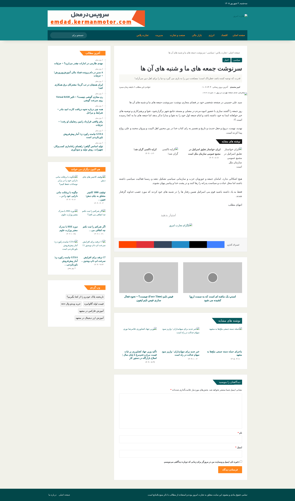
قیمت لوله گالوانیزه (94, 304)
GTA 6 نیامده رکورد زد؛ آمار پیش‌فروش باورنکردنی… (66, 261)
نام (240, 433)
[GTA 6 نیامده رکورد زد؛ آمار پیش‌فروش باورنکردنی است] (65, 247)
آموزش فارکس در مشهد (91, 311)
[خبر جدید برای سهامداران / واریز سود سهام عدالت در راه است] (180, 337)
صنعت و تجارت (177, 35)
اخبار (226, 60)
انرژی (211, 35)
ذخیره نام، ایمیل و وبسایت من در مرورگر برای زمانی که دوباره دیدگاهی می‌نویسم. (201, 462)
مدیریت (159, 35)
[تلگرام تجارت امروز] (180, 225)
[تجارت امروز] (240, 16)
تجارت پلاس (143, 35)
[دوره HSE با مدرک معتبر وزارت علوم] (65, 216)
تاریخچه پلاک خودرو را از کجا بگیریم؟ (85, 297)
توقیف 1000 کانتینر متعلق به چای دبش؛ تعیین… (96, 196)
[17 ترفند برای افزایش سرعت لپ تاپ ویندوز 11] (93, 247)
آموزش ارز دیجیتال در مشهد (90, 318)
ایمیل (238, 447)
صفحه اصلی (239, 35)
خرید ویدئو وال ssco (71, 304)
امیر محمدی (235, 87)
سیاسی (210, 52)
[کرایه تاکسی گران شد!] (168, 153)
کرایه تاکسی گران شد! (145, 149)
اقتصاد (224, 35)
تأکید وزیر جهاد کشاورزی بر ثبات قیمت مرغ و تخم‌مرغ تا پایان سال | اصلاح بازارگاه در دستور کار (139, 354)
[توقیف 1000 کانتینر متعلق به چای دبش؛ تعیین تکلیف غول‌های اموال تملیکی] (93, 182)
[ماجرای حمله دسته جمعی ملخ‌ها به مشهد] (223, 337)
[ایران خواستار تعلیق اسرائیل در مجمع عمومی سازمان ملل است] (232, 158)
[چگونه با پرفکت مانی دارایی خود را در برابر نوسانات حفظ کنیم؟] (65, 182)
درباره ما (52, 494)
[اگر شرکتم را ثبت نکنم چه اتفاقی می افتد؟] (93, 216)
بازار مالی (197, 35)
